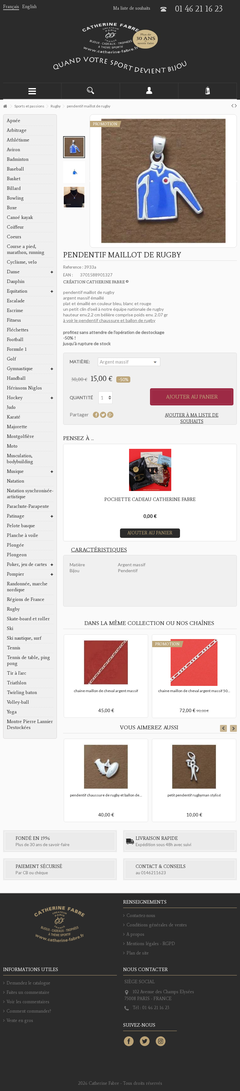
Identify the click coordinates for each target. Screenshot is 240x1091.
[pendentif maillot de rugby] (74, 147)
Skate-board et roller (28, 619)
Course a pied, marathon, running (25, 249)
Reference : (73, 267)
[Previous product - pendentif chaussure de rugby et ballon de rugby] (232, 105)
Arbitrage (17, 130)
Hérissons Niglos (24, 388)
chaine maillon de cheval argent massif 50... (194, 690)
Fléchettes (17, 330)
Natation (15, 481)
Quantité (81, 397)
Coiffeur (15, 227)
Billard (14, 188)
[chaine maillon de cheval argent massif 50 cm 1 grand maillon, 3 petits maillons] (194, 662)
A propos (135, 934)
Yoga (12, 712)
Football (15, 339)
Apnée (13, 120)
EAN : (68, 274)
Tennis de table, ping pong (28, 660)
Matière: (80, 361)
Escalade (16, 301)
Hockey (14, 397)
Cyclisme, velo (22, 262)
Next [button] (233, 728)
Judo (11, 407)
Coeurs (14, 237)
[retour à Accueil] (5, 106)
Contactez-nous (141, 915)
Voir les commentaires (28, 1001)
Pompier (15, 574)
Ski (10, 628)
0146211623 (153, 872)
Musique (15, 471)
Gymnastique (20, 368)
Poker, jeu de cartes (27, 564)
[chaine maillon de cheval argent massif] (105, 662)
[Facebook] (128, 1041)
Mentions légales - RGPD (151, 943)
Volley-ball (18, 702)
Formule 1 (17, 349)
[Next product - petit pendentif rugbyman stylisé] (236, 105)
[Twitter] (144, 1041)
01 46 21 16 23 (199, 8)
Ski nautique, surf (24, 638)
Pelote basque (21, 525)
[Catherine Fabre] (120, 38)
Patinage (15, 516)
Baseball (15, 169)
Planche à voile (22, 535)
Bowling (15, 198)
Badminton (17, 159)
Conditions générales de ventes (157, 925)
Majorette (17, 426)
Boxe (12, 208)
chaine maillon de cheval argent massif (106, 690)
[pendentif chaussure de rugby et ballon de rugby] (105, 766)
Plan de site (138, 953)
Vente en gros (20, 1020)
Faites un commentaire (28, 992)
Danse (13, 272)
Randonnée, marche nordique (27, 587)
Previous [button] (223, 728)
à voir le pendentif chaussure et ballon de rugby (109, 320)
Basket (13, 178)
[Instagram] (160, 1041)
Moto (12, 446)
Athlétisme (18, 140)
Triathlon (16, 683)
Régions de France (25, 599)
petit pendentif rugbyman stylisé (194, 795)
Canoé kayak (20, 217)
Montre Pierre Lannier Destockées (30, 724)
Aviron (13, 149)
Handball (16, 378)
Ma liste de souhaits (131, 8)
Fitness (14, 320)
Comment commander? (29, 1011)
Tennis (13, 648)
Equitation (17, 291)
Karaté (13, 417)
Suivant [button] (235, 181)
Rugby (13, 609)
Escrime (15, 310)
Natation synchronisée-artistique (30, 493)
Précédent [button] (91, 181)
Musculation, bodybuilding (20, 458)
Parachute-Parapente (28, 506)
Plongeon (17, 555)
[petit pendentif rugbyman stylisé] (194, 766)
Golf (11, 359)
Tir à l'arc (16, 673)
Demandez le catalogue (28, 983)
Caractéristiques (99, 549)
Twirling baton (22, 692)
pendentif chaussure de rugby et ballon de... (106, 795)
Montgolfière (20, 436)
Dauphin (15, 281)
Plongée (15, 545)
